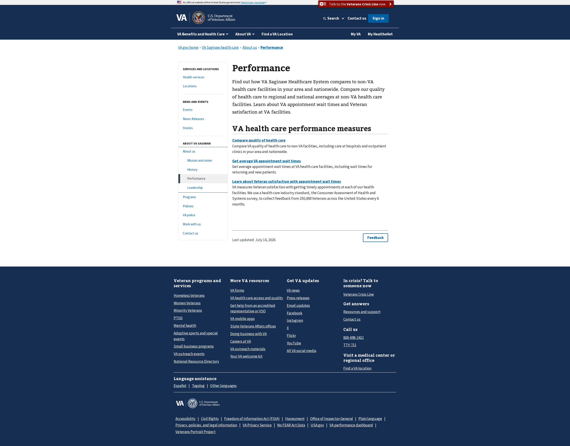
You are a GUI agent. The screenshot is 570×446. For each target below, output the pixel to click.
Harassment (295, 418)
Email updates (298, 305)
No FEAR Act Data (291, 425)
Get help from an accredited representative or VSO (252, 308)
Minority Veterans (188, 310)
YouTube (294, 343)
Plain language (370, 418)
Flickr (291, 335)
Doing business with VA (248, 333)
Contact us (357, 18)
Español (180, 385)
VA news (293, 290)
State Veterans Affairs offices (253, 326)
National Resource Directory (196, 361)
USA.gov (317, 425)
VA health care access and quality (256, 297)
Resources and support (362, 311)
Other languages (223, 385)
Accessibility (185, 418)
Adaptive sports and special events (196, 336)
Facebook (294, 313)
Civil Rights (210, 418)
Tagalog (198, 385)
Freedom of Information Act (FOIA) (252, 418)
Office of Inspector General (331, 418)
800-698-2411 (353, 337)
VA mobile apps (242, 318)
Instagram (295, 320)
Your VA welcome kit (246, 356)
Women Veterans (187, 303)
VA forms (237, 290)
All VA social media (301, 350)
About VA (243, 34)
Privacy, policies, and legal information (206, 425)
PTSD (178, 318)
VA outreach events (189, 353)
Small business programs (194, 346)
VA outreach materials (247, 348)
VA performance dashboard (351, 425)
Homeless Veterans (189, 295)
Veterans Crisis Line (358, 294)
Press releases (298, 297)
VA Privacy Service (257, 425)
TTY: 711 (349, 344)
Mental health (185, 325)
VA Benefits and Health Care (201, 34)
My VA (356, 34)
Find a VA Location (277, 34)
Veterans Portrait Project (195, 431)
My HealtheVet (380, 34)
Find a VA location (357, 368)
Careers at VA (240, 341)
